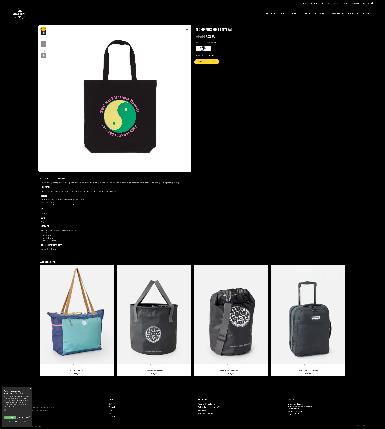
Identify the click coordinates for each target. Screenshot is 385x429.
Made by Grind (360, 425)
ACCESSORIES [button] (320, 13)
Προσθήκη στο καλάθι (206, 61)
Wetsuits (355, 3)
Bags (214, 42)
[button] (187, 29)
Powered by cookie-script (17, 424)
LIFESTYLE (345, 3)
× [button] (30, 388)
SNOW (336, 3)
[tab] (44, 178)
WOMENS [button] (295, 13)
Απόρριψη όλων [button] (24, 417)
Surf (305, 3)
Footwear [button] (352, 13)
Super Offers (270, 13)
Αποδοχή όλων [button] (10, 417)
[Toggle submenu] (286, 13)
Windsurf (314, 3)
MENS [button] (283, 13)
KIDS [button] (306, 13)
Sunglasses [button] (336, 13)
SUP (329, 3)
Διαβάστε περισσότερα (9, 406)
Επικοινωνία (367, 13)
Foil (322, 3)
